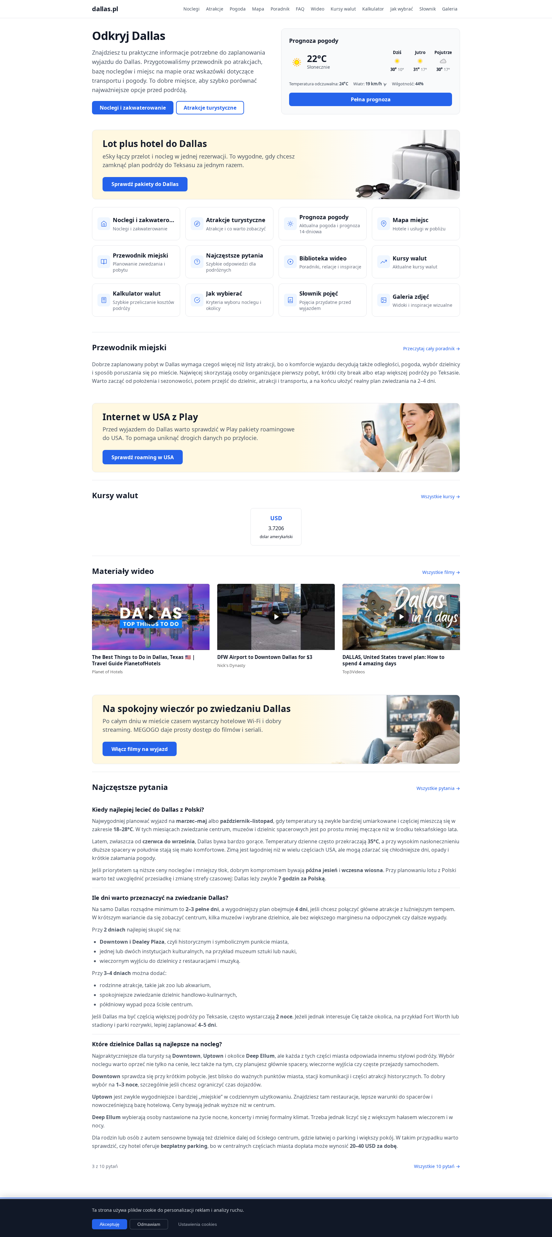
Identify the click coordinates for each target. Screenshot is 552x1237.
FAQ (300, 9)
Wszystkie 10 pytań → (437, 1166)
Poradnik (280, 9)
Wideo (317, 9)
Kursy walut (343, 9)
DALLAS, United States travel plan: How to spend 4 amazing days (393, 660)
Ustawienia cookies (197, 1224)
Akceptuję (109, 1224)
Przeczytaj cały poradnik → (431, 348)
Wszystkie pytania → (438, 788)
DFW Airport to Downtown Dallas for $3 (264, 657)
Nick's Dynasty (231, 665)
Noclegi (191, 9)
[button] (151, 617)
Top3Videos (353, 672)
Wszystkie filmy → (441, 572)
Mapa (258, 9)
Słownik (427, 9)
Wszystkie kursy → (440, 496)
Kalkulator (373, 9)
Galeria (449, 9)
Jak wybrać (401, 9)
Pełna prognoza (371, 99)
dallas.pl (105, 8)
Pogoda (238, 9)
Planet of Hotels (107, 672)
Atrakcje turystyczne (210, 107)
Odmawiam (148, 1224)
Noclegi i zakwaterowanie (133, 107)
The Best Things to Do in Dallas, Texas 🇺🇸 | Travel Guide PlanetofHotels (143, 660)
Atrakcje (214, 9)
